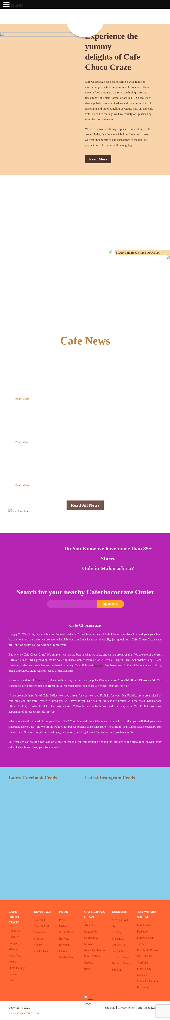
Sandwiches (66, 957)
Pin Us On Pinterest (148, 950)
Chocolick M (41, 926)
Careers (12, 974)
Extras (63, 951)
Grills (62, 926)
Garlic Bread (66, 932)
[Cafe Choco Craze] (85, 19)
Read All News (85, 505)
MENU (17, 5)
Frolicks (98, 665)
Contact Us (14, 937)
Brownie (64, 938)
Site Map (117, 969)
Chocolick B (41, 920)
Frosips (38, 944)
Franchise (117, 938)
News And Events (94, 950)
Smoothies (40, 932)
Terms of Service (122, 963)
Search (110, 604)
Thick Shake (41, 951)
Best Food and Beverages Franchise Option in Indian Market (72, 454)
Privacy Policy (120, 957)
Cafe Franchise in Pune (36, 411)
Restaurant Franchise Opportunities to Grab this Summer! (70, 367)
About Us (14, 930)
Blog (11, 980)
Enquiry (116, 932)
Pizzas (62, 920)
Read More (98, 159)
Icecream (64, 944)
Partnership (118, 951)
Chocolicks (41, 680)
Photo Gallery (16, 968)
